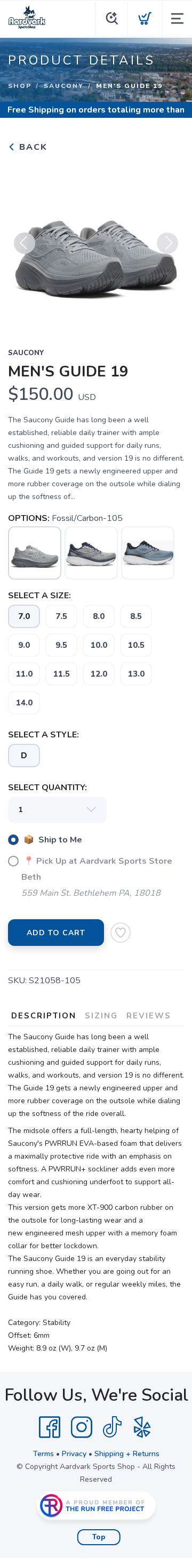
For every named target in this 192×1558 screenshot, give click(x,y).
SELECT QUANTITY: (47, 787)
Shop (19, 86)
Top (99, 1537)
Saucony (64, 86)
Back (31, 147)
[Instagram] (82, 1427)
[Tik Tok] (112, 1427)
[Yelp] (142, 1427)
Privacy (74, 1454)
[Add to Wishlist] (120, 932)
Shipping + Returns (126, 1454)
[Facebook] (50, 1427)
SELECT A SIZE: (39, 595)
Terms (43, 1454)
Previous (24, 243)
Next (167, 243)
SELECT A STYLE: (43, 735)
